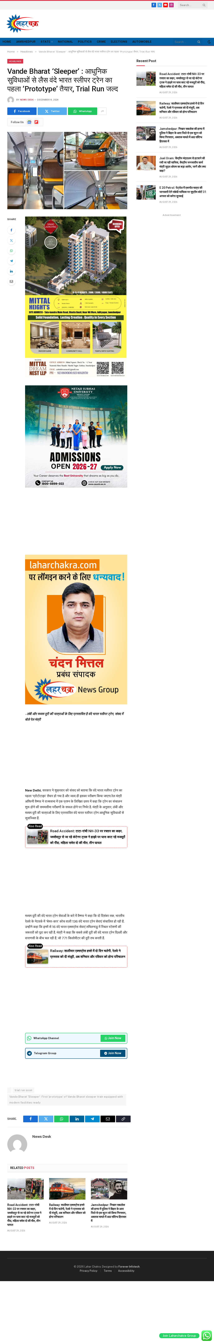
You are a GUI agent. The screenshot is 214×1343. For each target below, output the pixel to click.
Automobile (142, 41)
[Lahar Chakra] (25, 23)
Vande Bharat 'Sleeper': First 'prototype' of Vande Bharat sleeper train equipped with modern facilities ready (66, 1099)
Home (7, 41)
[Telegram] (11, 261)
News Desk (27, 99)
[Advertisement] (132, 23)
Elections (119, 41)
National (65, 41)
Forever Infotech (129, 1266)
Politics (85, 41)
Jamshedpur (26, 41)
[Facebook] (11, 230)
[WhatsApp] (11, 251)
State (45, 41)
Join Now (114, 1038)
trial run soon (23, 1090)
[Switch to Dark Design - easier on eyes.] (209, 41)
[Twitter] (11, 240)
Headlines (15, 61)
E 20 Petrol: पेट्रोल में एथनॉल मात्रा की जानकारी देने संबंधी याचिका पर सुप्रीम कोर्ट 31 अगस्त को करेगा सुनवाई (182, 192)
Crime (101, 41)
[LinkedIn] (11, 271)
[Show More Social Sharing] (102, 111)
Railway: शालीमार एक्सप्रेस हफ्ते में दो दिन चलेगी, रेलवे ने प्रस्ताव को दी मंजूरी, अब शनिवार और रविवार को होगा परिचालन (67, 1210)
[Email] (11, 281)
